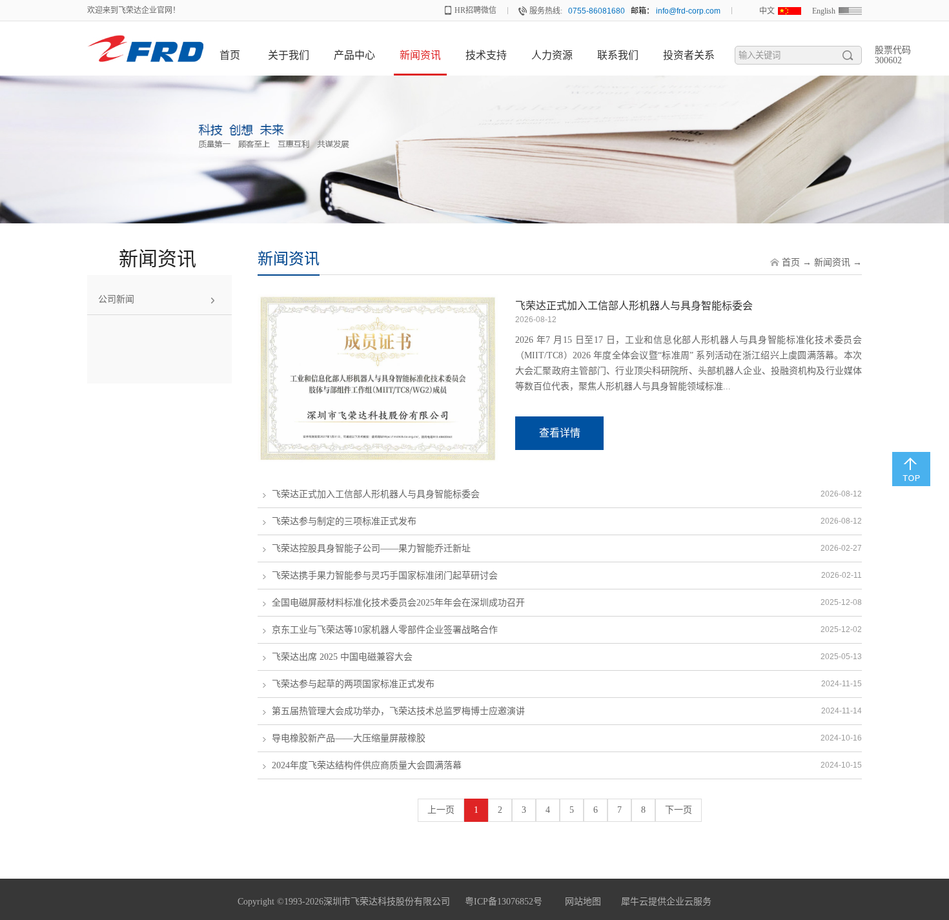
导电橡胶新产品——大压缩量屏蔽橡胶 (348, 738)
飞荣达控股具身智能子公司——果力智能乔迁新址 (371, 548)
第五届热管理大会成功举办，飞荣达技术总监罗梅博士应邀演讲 (398, 711)
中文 (767, 10)
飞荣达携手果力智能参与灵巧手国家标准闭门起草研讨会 (385, 575)
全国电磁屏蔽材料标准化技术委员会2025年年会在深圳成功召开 (398, 603)
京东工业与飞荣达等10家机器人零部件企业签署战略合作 (385, 630)
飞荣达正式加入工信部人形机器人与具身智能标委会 (634, 305)
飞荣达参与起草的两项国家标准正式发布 (353, 684)
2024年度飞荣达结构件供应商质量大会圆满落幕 (367, 765)
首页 (229, 55)
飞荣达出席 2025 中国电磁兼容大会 (342, 657)
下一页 (678, 810)
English (823, 10)
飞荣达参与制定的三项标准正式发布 (344, 521)
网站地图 (580, 901)
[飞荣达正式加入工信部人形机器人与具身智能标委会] (378, 302)
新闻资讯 (832, 262)
